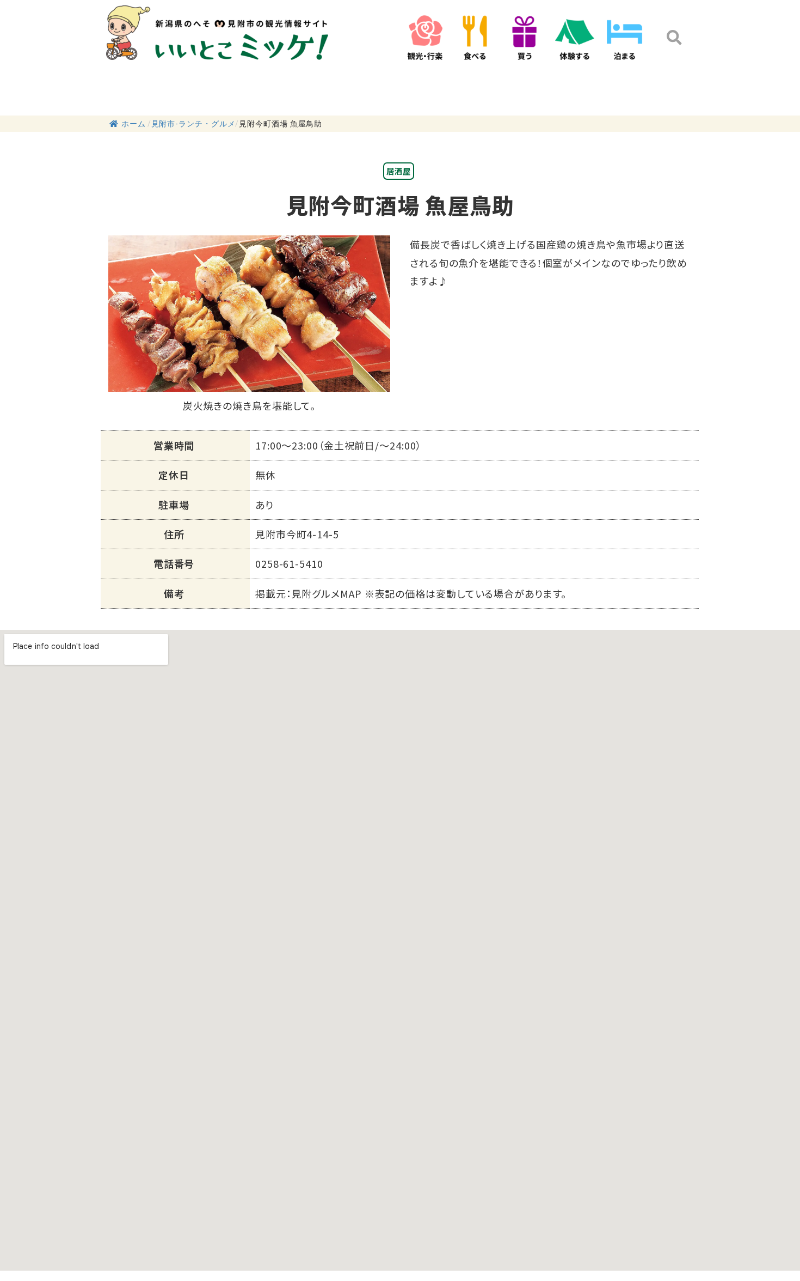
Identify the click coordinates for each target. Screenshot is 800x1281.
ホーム (133, 123)
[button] (674, 37)
